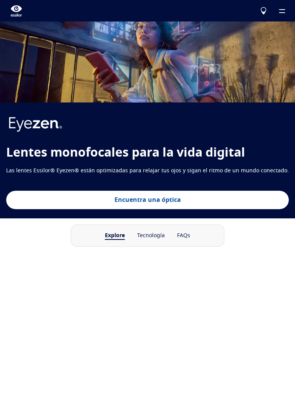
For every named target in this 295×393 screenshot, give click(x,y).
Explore (115, 235)
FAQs (183, 235)
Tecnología (151, 235)
